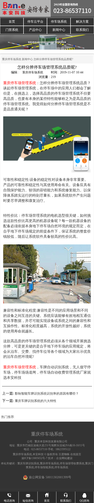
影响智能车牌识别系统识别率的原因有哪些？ (47, 393)
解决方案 (82, 21)
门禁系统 (11, 30)
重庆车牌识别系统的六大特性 (35, 401)
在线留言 (75, 454)
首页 (12, 21)
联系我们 (82, 30)
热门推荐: (8, 417)
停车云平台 (35, 21)
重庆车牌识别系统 (28, 463)
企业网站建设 (64, 458)
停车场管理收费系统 (72, 463)
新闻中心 (58, 30)
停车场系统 (59, 21)
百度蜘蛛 (64, 454)
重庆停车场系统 (11, 59)
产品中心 (35, 30)
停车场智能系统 (44, 467)
